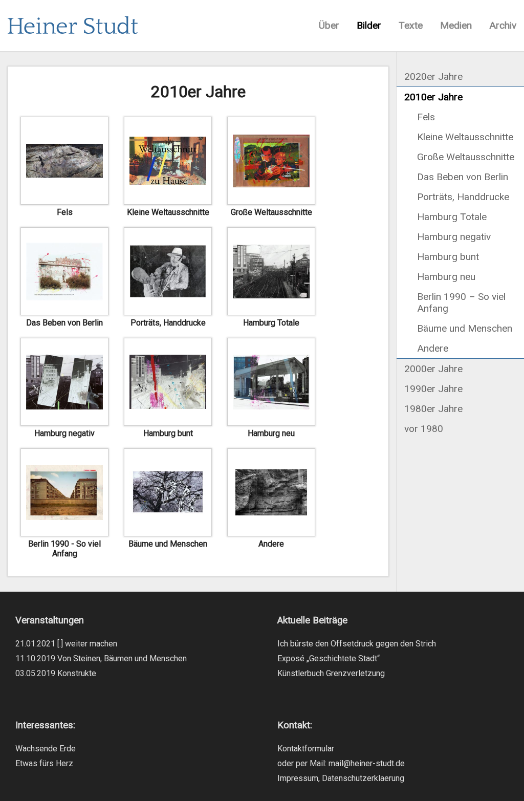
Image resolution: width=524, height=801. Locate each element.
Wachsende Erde (45, 748)
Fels (426, 117)
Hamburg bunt (448, 257)
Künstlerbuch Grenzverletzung (331, 673)
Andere (432, 348)
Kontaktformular (305, 748)
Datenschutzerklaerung (363, 778)
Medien (456, 25)
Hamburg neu (446, 277)
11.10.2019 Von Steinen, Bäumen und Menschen (101, 658)
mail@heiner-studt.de (367, 763)
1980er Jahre (433, 409)
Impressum (297, 778)
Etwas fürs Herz (44, 763)
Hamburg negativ (454, 237)
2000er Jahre (433, 369)
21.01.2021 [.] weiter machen (66, 643)
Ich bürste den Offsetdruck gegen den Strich (356, 643)
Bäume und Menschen (464, 328)
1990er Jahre (433, 389)
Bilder (369, 25)
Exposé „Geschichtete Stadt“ (328, 658)
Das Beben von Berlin (462, 177)
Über (329, 25)
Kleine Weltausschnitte (465, 137)
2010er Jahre (433, 97)
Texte (411, 25)
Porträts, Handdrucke (463, 197)
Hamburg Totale (452, 217)
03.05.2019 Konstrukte (55, 673)
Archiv (502, 25)
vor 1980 (423, 429)
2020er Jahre (433, 76)
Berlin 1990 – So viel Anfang (461, 302)
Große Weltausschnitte (465, 157)
